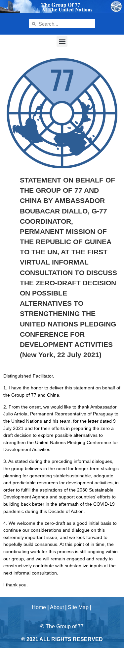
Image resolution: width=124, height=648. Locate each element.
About (57, 607)
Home (39, 607)
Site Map (78, 607)
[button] (62, 41)
